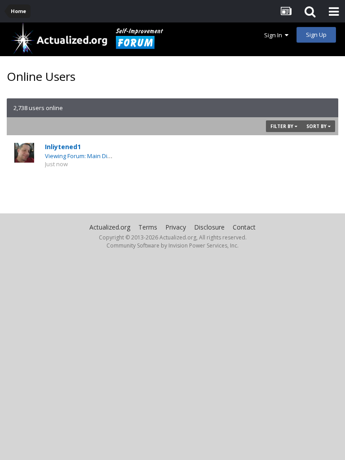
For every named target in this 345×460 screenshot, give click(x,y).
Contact (244, 227)
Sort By (317, 126)
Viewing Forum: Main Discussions (90, 156)
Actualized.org (109, 227)
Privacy (175, 227)
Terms (147, 227)
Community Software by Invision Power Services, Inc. (172, 245)
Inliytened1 (63, 146)
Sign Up (316, 35)
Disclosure (209, 227)
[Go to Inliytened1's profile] (24, 153)
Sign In (274, 35)
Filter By (282, 126)
